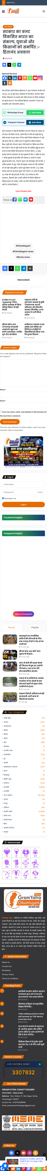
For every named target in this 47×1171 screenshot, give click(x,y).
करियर (6, 730)
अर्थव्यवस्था (7, 726)
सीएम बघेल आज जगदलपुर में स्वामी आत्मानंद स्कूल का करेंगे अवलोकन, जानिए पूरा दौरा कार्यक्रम (12, 329)
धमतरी (6, 763)
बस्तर (5, 771)
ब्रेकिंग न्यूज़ (7, 779)
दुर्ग (4, 759)
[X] (9, 65)
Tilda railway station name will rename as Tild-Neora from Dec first (31, 1016)
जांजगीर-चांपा (8, 750)
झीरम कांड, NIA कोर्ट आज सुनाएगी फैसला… (29, 652)
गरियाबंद (6, 746)
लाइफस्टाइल (8, 820)
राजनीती (6, 787)
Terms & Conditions (10, 978)
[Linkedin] (15, 78)
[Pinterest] (20, 78)
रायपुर (6, 803)
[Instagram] (40, 78)
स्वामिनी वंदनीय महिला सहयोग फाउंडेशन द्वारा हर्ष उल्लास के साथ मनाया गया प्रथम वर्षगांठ (31, 994)
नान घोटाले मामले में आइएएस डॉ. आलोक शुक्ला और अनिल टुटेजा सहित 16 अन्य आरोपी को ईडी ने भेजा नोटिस (31, 1030)
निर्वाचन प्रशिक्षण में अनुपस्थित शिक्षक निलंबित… (30, 1005)
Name (3, 390)
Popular (35, 627)
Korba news (24, 257)
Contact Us (6, 966)
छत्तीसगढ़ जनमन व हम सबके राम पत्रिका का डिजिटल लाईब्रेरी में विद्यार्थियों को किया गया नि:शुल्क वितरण (34, 329)
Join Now (36, 112)
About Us (6, 962)
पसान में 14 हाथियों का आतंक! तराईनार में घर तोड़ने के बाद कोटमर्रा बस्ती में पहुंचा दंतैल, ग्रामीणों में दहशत (31, 682)
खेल (5, 742)
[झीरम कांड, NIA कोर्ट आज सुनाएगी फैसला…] (10, 655)
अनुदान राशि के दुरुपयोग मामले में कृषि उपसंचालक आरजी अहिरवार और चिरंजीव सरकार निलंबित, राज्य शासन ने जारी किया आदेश (34, 307)
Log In (23, 504)
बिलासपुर (6, 775)
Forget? (40, 492)
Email (3, 401)
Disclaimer (6, 970)
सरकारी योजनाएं (9, 828)
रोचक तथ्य (7, 815)
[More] (9, 83)
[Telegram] (19, 65)
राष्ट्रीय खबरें (8, 811)
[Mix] (25, 78)
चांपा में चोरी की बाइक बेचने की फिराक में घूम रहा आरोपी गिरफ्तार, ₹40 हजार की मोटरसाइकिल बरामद (31, 667)
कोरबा (5, 738)
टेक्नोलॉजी (7, 754)
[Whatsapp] (30, 78)
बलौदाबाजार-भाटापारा (10, 767)
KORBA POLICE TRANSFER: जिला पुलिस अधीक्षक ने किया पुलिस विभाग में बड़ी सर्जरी (11, 304)
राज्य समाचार (8, 27)
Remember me (10, 498)
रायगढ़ (6, 799)
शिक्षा (5, 824)
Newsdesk (8, 58)
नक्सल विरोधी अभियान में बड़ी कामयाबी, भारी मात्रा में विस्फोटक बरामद (31, 696)
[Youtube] (35, 78)
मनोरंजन (6, 783)
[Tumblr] (4, 83)
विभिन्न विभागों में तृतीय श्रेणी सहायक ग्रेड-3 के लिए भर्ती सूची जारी (31, 1044)
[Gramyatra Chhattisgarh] (13, 11)
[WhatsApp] (14, 65)
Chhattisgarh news (24, 251)
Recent (11, 627)
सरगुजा (6, 832)
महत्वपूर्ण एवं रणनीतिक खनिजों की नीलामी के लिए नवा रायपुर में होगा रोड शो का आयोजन (31, 640)
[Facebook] (4, 65)
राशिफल (6, 807)
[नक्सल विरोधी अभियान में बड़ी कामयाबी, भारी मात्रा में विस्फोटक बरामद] (10, 697)
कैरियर (6, 734)
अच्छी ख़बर (7, 718)
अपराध (6, 722)
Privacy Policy (8, 974)
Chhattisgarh (24, 245)
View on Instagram (23, 614)
